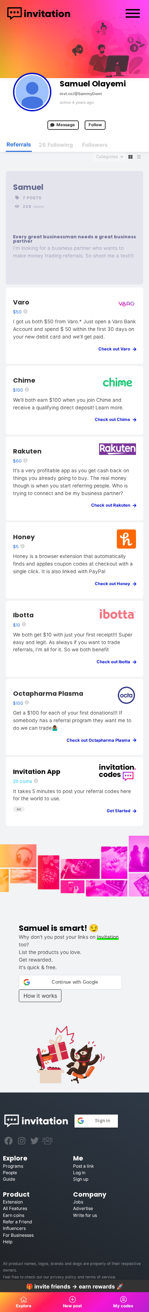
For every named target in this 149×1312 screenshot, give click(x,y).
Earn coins (13, 1215)
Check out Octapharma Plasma (100, 740)
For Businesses (18, 1235)
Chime (24, 380)
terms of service (100, 1277)
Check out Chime (114, 419)
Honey (24, 536)
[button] (70, 982)
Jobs (78, 1202)
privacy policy (63, 1277)
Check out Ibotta (115, 661)
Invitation (108, 937)
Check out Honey (114, 583)
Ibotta (23, 614)
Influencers (14, 1228)
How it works (40, 995)
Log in (79, 1172)
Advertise (83, 1208)
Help (7, 1241)
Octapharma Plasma (48, 693)
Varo (21, 302)
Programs (13, 1166)
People (10, 1172)
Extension (13, 1202)
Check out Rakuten (112, 505)
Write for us (85, 1215)
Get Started (120, 810)
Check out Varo (115, 349)
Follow (95, 124)
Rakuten (27, 451)
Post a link (83, 1166)
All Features (15, 1208)
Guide (9, 1179)
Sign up (80, 1179)
